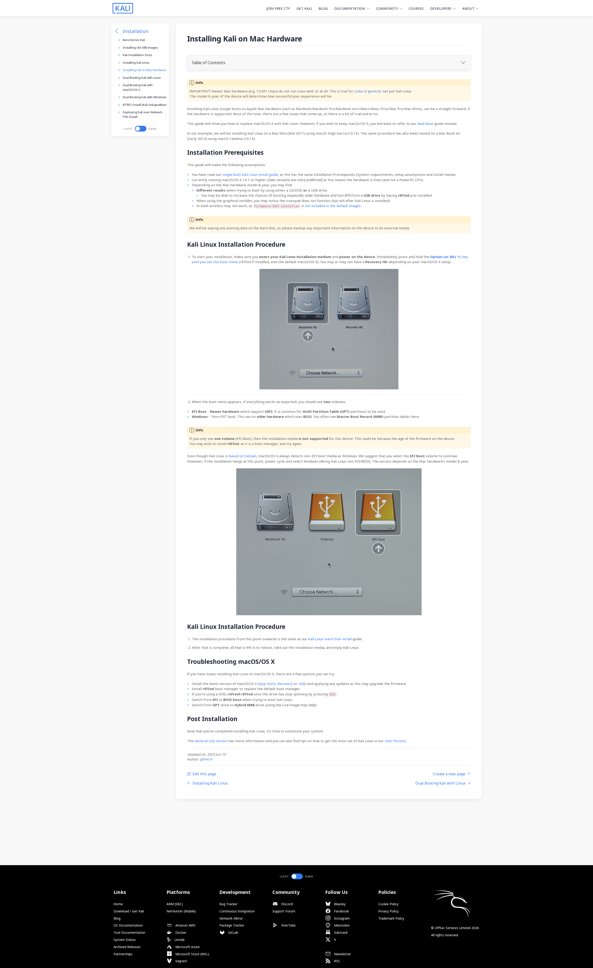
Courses (416, 8)
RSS (336, 961)
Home (118, 904)
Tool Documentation (129, 932)
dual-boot (425, 123)
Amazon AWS (185, 925)
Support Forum (283, 911)
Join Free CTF (278, 8)
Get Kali (304, 8)
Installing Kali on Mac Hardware (144, 70)
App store (267, 683)
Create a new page (449, 773)
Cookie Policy (388, 904)
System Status (125, 939)
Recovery (285, 683)
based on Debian (242, 456)
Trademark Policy (391, 918)
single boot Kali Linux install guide (250, 174)
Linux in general (367, 91)
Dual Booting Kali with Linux (142, 78)
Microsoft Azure (187, 947)
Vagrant (180, 961)
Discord (286, 904)
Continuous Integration (237, 911)
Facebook (341, 911)
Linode (179, 939)
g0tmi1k (206, 759)
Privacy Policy (388, 911)
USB (301, 683)
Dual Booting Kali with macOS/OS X (138, 87)
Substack (340, 932)
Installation (135, 31)
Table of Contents (208, 62)
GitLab (232, 932)
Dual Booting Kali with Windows (144, 97)
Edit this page (204, 773)
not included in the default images (333, 205)
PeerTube (288, 925)
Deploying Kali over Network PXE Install (142, 114)
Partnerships (123, 954)
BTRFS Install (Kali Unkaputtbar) (145, 105)
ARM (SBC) (175, 904)
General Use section (211, 740)
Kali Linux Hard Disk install (330, 639)
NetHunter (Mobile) (181, 911)
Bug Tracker (228, 904)
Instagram (341, 918)
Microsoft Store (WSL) (191, 954)
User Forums (395, 740)
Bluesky (339, 904)
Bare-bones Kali (134, 40)
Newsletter (342, 954)
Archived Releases (127, 947)
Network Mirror (231, 918)
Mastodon (341, 925)
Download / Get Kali (129, 911)
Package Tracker (231, 925)
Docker (180, 932)
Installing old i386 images (140, 47)
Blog (323, 8)
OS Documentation (128, 925)
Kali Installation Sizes (137, 55)
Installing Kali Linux (136, 62)
